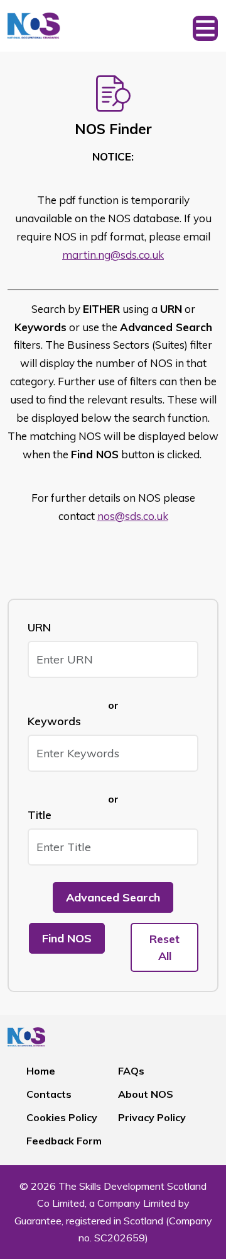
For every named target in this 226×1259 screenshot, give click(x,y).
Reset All (164, 947)
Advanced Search (113, 897)
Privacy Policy (152, 1117)
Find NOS (67, 938)
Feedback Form (64, 1140)
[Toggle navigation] (205, 26)
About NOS (145, 1094)
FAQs (131, 1070)
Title (39, 815)
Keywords (54, 721)
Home (40, 1070)
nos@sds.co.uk (132, 515)
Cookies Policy (61, 1117)
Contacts (49, 1094)
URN (39, 627)
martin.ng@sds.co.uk (113, 254)
